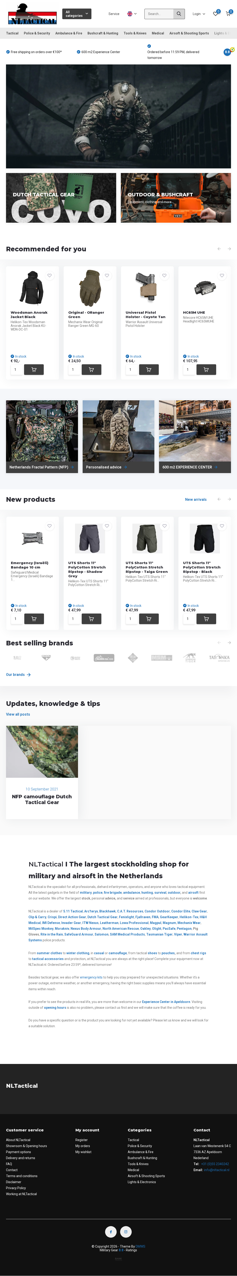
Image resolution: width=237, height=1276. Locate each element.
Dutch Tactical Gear (102, 917)
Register (81, 1140)
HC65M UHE (194, 312)
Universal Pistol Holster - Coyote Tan (145, 314)
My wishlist (83, 1152)
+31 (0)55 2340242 (214, 1164)
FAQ (9, 1164)
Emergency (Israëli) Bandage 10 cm (29, 565)
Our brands (16, 674)
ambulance (131, 892)
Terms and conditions (21, 1176)
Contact (12, 1170)
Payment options (18, 1152)
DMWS (140, 1246)
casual (99, 953)
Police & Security (37, 33)
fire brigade (113, 892)
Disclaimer (13, 1182)
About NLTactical (18, 1140)
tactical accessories (48, 959)
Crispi (52, 917)
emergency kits (91, 977)
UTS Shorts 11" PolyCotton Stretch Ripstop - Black (202, 567)
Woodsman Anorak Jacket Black (29, 314)
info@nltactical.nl (216, 1170)
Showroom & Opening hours (26, 1146)
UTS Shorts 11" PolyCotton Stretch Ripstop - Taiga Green (147, 567)
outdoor (174, 892)
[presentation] (219, 249)
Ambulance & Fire (68, 33)
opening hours (55, 1007)
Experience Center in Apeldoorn (166, 1002)
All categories (74, 14)
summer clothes (49, 953)
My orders (82, 1146)
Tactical (12, 33)
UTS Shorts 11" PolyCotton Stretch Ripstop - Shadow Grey (87, 569)
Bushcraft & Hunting (102, 33)
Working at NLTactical (21, 1194)
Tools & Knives (135, 33)
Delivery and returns (20, 1158)
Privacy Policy (16, 1188)
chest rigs (198, 953)
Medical (158, 33)
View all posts (18, 714)
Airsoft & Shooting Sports (189, 33)
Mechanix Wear (189, 923)
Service (114, 14)
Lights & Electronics (142, 1182)
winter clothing (77, 953)
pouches (168, 953)
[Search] (179, 14)
